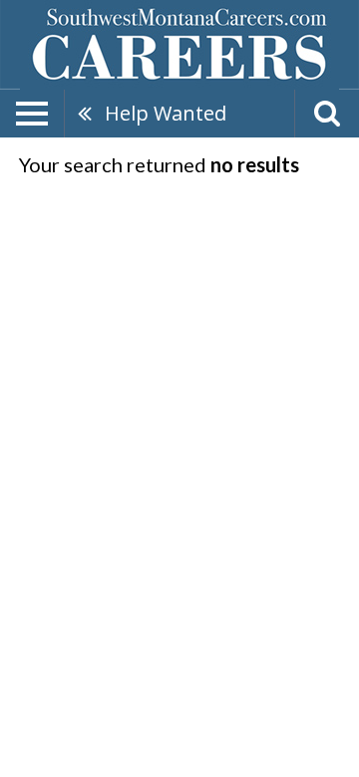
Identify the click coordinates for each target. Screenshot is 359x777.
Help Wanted (165, 113)
